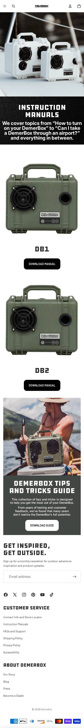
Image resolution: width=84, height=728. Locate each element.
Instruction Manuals (15, 624)
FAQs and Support (14, 631)
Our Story (9, 674)
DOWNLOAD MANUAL (42, 264)
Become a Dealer (13, 695)
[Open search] (13, 6)
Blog (6, 681)
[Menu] (4, 6)
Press (6, 688)
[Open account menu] (70, 6)
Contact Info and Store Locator (22, 617)
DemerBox (46, 709)
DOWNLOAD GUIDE (42, 525)
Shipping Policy (12, 638)
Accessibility (11, 652)
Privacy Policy (11, 645)
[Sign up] (74, 576)
